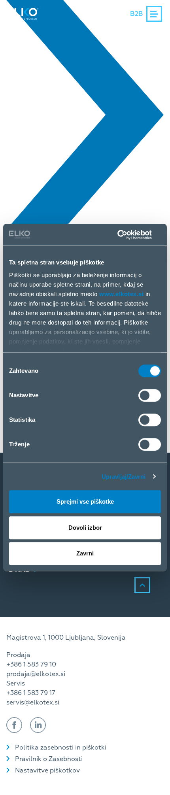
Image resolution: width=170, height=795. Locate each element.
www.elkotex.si (121, 294)
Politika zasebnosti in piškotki (60, 748)
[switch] (149, 395)
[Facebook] (14, 725)
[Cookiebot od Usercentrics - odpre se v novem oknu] (126, 235)
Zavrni (85, 553)
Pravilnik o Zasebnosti (49, 759)
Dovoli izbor (85, 527)
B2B (136, 14)
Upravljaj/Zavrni (124, 476)
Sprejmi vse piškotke (85, 501)
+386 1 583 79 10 (31, 664)
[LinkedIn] (38, 725)
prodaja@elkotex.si (35, 674)
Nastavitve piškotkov (47, 770)
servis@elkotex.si (32, 702)
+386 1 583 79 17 (30, 693)
